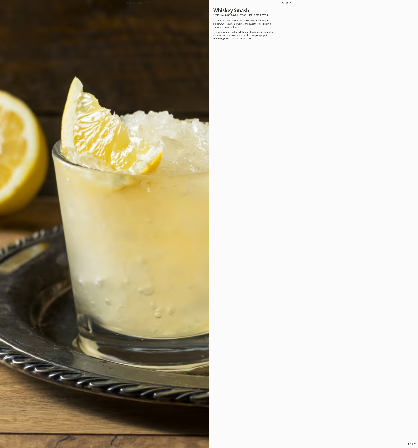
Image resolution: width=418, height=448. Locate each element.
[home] (135, 2)
